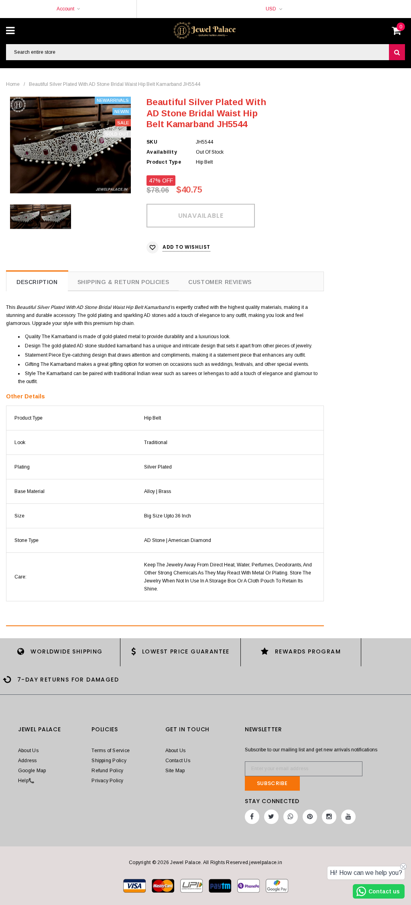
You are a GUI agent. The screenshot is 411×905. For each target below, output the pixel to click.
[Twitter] (271, 817)
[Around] (277, 885)
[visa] (135, 885)
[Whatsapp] (290, 817)
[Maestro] (220, 885)
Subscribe (272, 783)
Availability (161, 152)
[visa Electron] (163, 885)
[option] (70, 145)
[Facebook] (252, 817)
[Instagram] (329, 817)
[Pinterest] (310, 817)
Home (13, 84)
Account (65, 9)
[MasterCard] (192, 885)
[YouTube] (348, 817)
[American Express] (249, 885)
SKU (151, 142)
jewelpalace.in (265, 862)
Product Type (163, 162)
